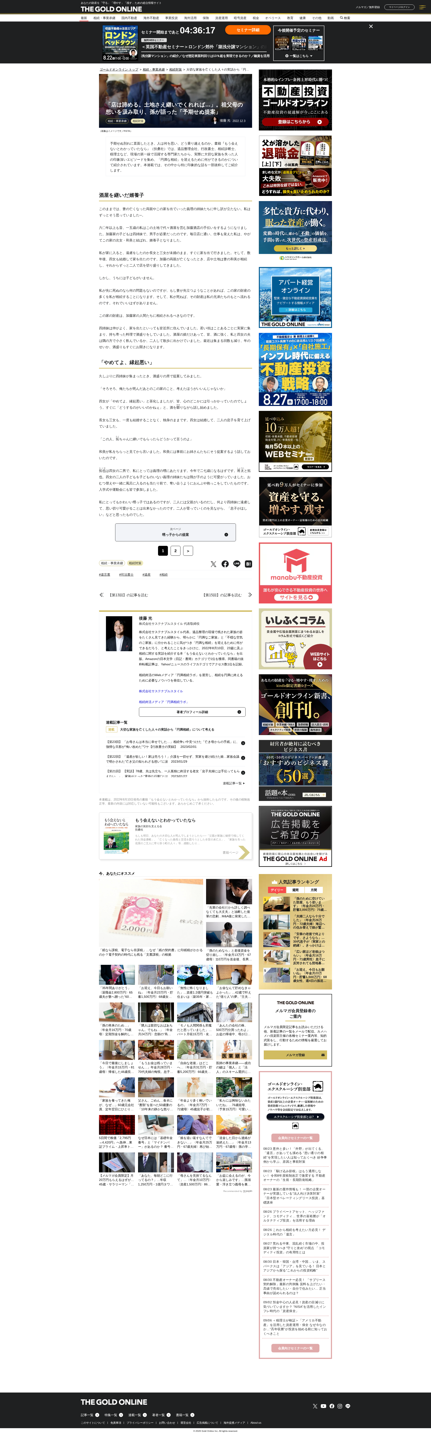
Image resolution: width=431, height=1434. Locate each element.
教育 (290, 18)
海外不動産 (151, 18)
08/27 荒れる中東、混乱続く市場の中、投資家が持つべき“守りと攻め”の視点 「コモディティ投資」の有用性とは (294, 1248)
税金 (256, 18)
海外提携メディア (234, 1422)
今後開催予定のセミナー (299, 30)
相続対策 (138, 121)
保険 (206, 18)
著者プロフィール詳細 (192, 712)
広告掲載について (207, 1422)
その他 (316, 18)
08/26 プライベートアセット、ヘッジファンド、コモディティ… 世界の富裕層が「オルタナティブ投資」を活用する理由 (294, 1216)
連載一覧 (134, 1415)
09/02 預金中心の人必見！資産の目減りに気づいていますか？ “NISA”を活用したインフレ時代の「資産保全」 (294, 1306)
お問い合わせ (167, 1422)
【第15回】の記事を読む (222, 595)
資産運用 (221, 18)
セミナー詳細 (248, 30)
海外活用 (190, 18)
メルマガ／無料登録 (368, 7)
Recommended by (232, 1191)
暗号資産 (240, 18)
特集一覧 (111, 1415)
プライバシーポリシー (140, 1422)
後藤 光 (145, 618)
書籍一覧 (182, 1415)
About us (256, 1422)
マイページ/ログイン (399, 7)
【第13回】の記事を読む (128, 595)
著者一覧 (158, 1415)
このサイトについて (93, 1422)
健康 (302, 18)
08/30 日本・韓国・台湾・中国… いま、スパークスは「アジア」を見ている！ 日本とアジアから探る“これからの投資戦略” (294, 1266)
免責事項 (115, 1422)
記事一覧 (87, 1415)
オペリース (273, 18)
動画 (331, 18)
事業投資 (171, 18)
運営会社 (185, 1422)
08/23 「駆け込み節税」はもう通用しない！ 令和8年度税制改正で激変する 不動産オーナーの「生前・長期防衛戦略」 (294, 1175)
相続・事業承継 (104, 18)
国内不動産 (129, 18)
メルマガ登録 (295, 1055)
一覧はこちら (299, 55)
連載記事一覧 (232, 783)
